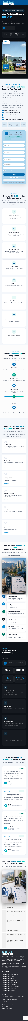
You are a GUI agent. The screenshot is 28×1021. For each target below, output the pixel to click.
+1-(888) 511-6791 (12, 663)
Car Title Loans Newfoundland (10, 988)
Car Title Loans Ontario (8, 976)
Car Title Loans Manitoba (9, 990)
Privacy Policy (5, 1006)
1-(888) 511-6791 (10, 28)
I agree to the (12, 170)
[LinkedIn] (15, 1019)
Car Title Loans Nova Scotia (9, 984)
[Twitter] (13, 1019)
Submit (14, 174)
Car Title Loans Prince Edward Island (11, 986)
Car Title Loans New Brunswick (10, 982)
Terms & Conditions (7, 1008)
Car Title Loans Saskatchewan (10, 980)
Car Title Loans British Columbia (10, 974)
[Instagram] (16, 1019)
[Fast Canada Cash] (8, 3)
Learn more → (7, 450)
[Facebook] (11, 1019)
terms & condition (15, 170)
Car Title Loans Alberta (8, 978)
